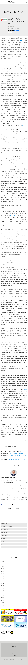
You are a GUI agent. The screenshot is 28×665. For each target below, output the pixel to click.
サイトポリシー (14, 648)
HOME (2, 5)
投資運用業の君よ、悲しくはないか (17, 459)
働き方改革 (11, 26)
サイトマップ (14, 651)
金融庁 (22, 40)
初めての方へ (14, 646)
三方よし (24, 125)
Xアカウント (16, 504)
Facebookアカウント (7, 504)
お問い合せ (14, 653)
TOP (14, 644)
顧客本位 (14, 136)
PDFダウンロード (15, 465)
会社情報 (14, 655)
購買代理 (25, 389)
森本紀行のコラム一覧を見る (14, 509)
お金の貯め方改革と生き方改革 (16, 453)
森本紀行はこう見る (8, 5)
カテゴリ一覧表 (7, 552)
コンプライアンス (22, 227)
